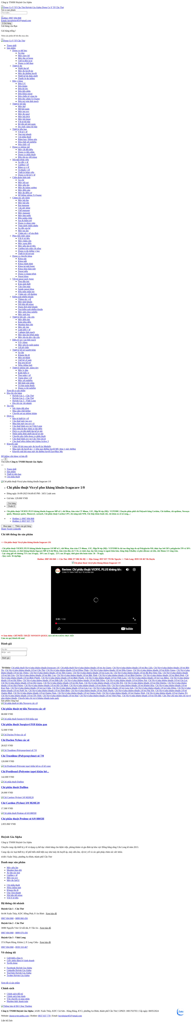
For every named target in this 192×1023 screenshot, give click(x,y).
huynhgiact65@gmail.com (70, 1016)
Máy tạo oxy (12, 878)
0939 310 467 (21, 947)
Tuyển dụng (12, 963)
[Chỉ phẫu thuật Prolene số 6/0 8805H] (18, 813)
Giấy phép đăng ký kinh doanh (20, 960)
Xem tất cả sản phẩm (16, 390)
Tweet (10, 529)
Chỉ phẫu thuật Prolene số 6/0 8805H (22, 818)
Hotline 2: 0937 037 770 (23, 521)
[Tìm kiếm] (2, 459)
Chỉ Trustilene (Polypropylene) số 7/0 (22, 755)
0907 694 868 (7, 918)
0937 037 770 (44, 1016)
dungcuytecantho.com (19, 1016)
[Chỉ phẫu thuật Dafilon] (12, 782)
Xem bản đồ (51, 913)
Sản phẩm (11, 471)
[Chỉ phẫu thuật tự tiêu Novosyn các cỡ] (19, 703)
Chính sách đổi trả (15, 994)
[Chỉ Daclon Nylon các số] (13, 734)
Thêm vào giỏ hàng (23, 526)
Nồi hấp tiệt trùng (14, 895)
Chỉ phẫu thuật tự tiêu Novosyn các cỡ (23, 708)
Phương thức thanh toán (17, 1001)
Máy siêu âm (12, 867)
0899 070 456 (21, 933)
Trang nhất (11, 45)
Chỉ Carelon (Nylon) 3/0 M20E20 (20, 802)
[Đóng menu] (2, 5)
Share (4, 529)
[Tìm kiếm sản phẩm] (2, 16)
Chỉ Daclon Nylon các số (15, 740)
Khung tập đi (12, 890)
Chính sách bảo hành (16, 996)
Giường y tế (12, 875)
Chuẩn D (11, 506)
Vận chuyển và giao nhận (18, 999)
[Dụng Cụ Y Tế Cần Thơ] (13, 40)
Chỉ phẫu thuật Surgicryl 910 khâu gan (24, 724)
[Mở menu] (2, 38)
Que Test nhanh (14, 892)
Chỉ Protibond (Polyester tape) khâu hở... (25, 771)
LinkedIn (17, 529)
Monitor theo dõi (14, 870)
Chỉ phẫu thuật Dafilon (14, 787)
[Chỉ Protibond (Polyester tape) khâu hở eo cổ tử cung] (26, 766)
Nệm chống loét (14, 887)
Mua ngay (7, 526)
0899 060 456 (21, 918)
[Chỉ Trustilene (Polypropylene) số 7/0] (19, 750)
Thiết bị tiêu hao (14, 474)
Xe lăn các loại (13, 872)
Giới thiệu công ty (15, 958)
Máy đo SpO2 (13, 880)
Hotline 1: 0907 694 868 (23, 518)
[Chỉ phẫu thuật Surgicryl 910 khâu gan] (19, 719)
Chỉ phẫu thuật (13, 476)
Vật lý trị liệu (12, 898)
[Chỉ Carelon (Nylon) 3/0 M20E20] (17, 797)
